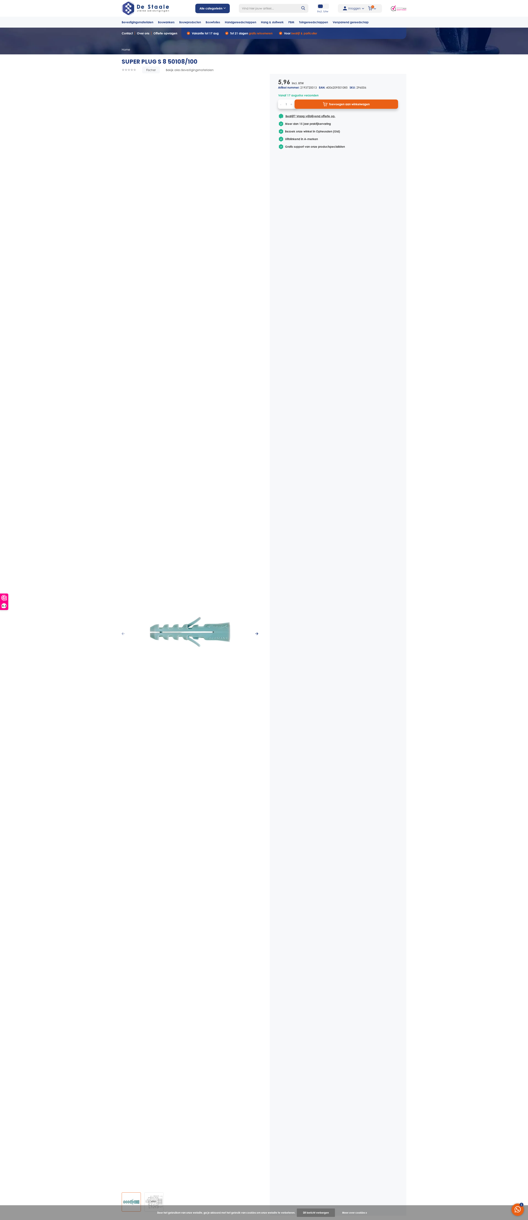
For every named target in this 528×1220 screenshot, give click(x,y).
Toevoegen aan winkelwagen (349, 104)
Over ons (143, 33)
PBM (291, 22)
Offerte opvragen (165, 33)
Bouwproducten (190, 22)
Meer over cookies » (354, 1212)
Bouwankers (166, 22)
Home (126, 49)
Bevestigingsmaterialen (137, 22)
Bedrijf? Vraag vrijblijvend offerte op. (310, 116)
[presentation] (123, 634)
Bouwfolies (213, 22)
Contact (127, 33)
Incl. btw (322, 11)
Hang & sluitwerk (272, 22)
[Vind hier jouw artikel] (303, 8)
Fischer (151, 70)
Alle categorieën (210, 8)
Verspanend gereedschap (351, 22)
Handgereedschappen (240, 22)
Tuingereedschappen (313, 22)
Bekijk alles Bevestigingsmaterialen (190, 70)
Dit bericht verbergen (316, 1212)
